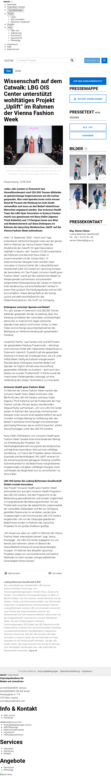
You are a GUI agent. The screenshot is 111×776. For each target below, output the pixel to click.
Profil (10, 14)
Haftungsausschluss (13, 734)
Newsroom (9, 767)
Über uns (15, 30)
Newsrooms (16, 38)
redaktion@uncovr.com (11, 722)
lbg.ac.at (33, 650)
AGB (9, 46)
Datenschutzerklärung (70, 671)
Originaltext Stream (16, 7)
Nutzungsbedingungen (48, 671)
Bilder (77, 148)
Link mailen (57, 573)
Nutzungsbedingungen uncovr (18, 725)
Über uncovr (9, 715)
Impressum (12, 44)
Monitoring (9, 751)
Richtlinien (8, 717)
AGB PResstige (11, 727)
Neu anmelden (17, 19)
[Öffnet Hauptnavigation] (12, 1)
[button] (72, 60)
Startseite (11, 4)
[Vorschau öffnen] (33, 145)
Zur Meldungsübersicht (87, 81)
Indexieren (8, 748)
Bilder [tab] (18, 71)
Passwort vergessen (20, 22)
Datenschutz (13, 49)
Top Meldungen (15, 10)
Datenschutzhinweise (14, 729)
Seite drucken (14, 573)
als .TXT (88, 127)
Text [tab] (8, 71)
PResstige (15, 40)
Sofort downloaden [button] (89, 99)
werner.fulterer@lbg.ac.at (81, 240)
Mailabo (10, 24)
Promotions (16, 35)
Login (13, 17)
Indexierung (16, 33)
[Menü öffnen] (104, 60)
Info (10, 27)
